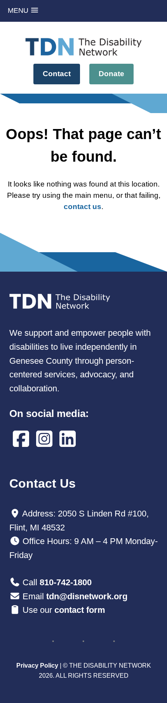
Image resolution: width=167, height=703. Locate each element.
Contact (57, 74)
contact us (82, 206)
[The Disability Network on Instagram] (44, 439)
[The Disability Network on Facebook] (21, 439)
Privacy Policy (37, 665)
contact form (79, 610)
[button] (23, 10)
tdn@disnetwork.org (86, 596)
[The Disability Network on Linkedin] (67, 439)
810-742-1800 (66, 582)
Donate (111, 74)
